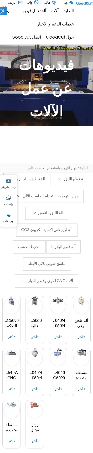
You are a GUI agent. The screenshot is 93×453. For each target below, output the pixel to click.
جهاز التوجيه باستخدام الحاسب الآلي (52, 168)
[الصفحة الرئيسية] (84, 3)
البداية (84, 168)
